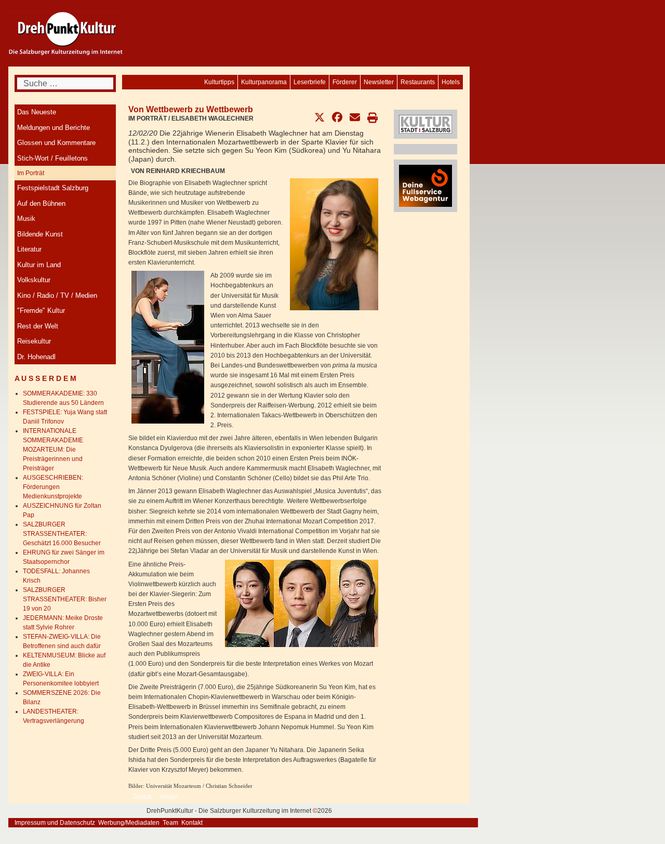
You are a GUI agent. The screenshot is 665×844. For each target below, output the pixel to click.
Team (170, 822)
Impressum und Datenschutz (55, 822)
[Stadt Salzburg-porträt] (425, 123)
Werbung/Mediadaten (128, 822)
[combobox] (65, 83)
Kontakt (192, 822)
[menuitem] (450, 82)
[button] (319, 117)
